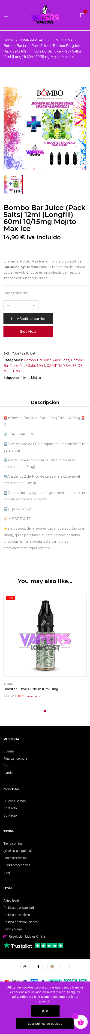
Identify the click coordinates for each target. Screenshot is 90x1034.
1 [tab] (45, 711)
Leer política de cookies (45, 1023)
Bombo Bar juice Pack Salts (25, 46)
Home (8, 40)
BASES (8, 683)
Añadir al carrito (31, 318)
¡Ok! (45, 1011)
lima (25, 378)
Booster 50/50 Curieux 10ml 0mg (30, 689)
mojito (36, 378)
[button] (82, 15)
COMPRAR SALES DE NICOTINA (46, 40)
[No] (84, 1007)
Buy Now (28, 331)
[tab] (45, 402)
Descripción (45, 402)
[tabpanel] (45, 646)
